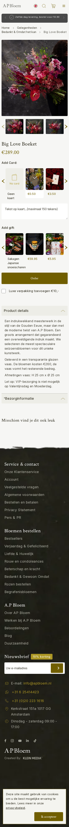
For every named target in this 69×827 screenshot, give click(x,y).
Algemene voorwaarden (24, 495)
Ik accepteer (48, 817)
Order (34, 278)
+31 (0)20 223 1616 (28, 701)
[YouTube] (19, 740)
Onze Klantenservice (21, 472)
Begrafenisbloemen (20, 592)
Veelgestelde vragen (21, 487)
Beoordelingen (16, 628)
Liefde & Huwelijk (19, 554)
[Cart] (53, 6)
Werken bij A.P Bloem (22, 620)
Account (11, 479)
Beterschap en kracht (22, 569)
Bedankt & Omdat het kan (19, 32)
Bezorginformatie (19, 398)
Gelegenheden (27, 28)
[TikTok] (35, 740)
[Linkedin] (27, 740)
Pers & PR (12, 518)
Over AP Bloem (17, 613)
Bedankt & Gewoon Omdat (26, 577)
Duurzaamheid (16, 643)
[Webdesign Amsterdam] (24, 758)
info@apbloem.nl (37, 683)
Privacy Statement (19, 510)
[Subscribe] (57, 668)
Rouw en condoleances (24, 561)
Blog (8, 636)
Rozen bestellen (17, 584)
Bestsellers (13, 538)
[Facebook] (5, 740)
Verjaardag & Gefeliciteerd (26, 546)
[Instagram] (12, 740)
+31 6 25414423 (25, 692)
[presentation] (3, 126)
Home (6, 28)
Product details (16, 311)
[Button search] (43, 5)
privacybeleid (15, 808)
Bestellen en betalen (21, 502)
